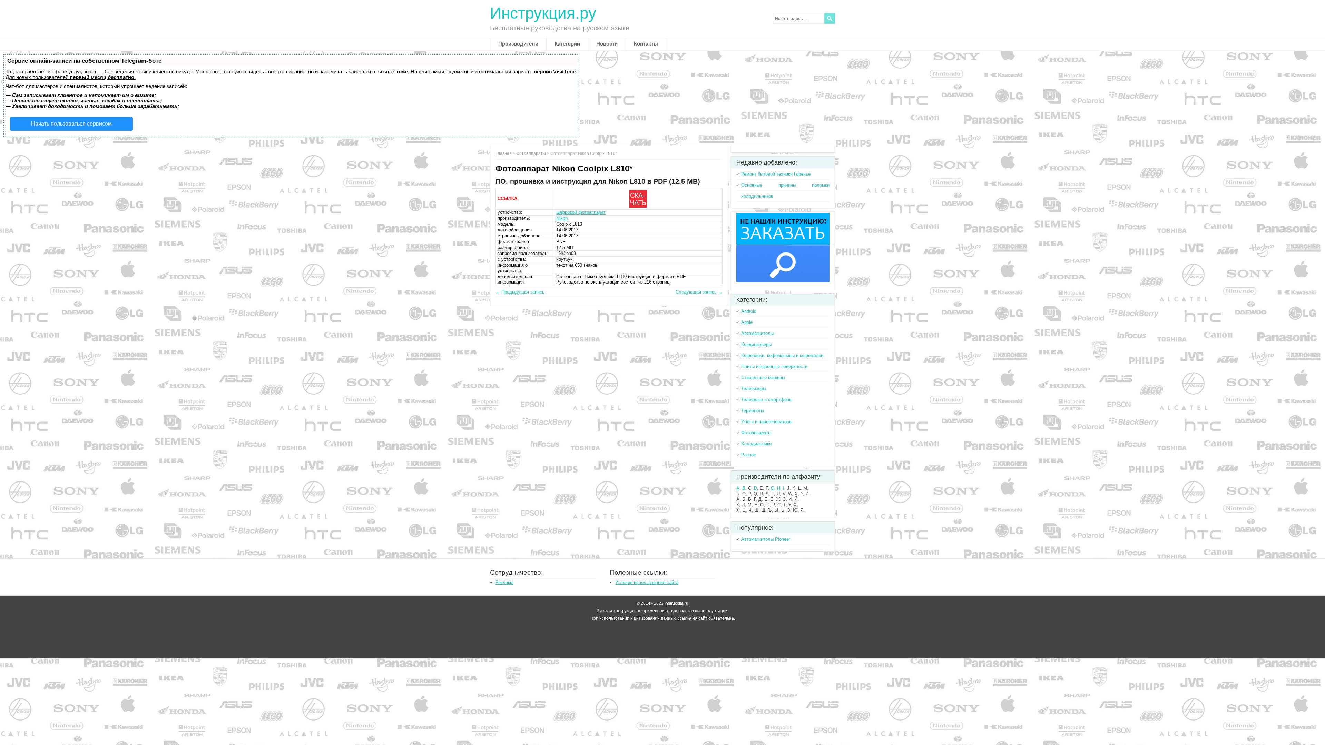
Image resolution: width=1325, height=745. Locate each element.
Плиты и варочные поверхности (774, 366)
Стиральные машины (763, 377)
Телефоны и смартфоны (766, 399)
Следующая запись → (699, 292)
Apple (747, 322)
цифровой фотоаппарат (581, 212)
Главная (503, 153)
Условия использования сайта (646, 582)
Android (748, 311)
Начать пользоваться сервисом (71, 124)
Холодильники (756, 443)
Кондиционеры (756, 344)
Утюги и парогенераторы (766, 421)
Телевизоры (753, 388)
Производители (518, 44)
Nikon (562, 218)
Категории (567, 44)
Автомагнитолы (757, 333)
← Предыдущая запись (519, 292)
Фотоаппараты (531, 153)
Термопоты (752, 410)
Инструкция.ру (543, 13)
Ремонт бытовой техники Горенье (776, 174)
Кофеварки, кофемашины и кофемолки (782, 355)
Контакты (646, 44)
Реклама (504, 582)
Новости (607, 44)
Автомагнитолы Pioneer (765, 539)
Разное (748, 454)
